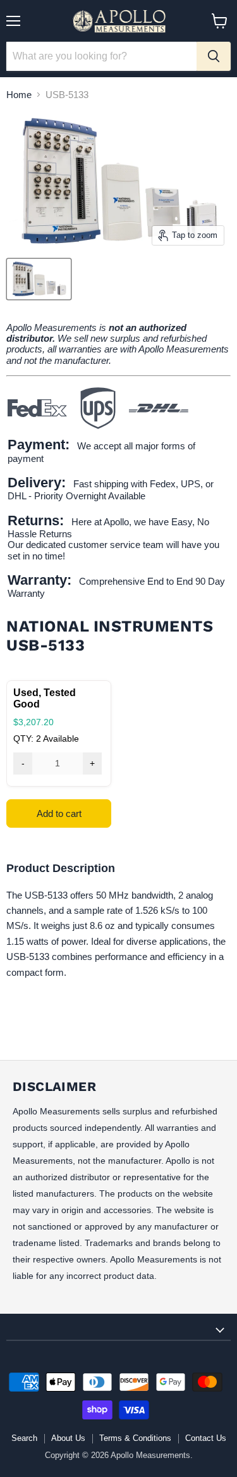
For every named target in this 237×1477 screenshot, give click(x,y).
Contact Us (205, 1438)
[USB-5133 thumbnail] (39, 279)
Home (19, 94)
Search (24, 1438)
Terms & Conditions (135, 1438)
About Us (68, 1438)
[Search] (214, 56)
